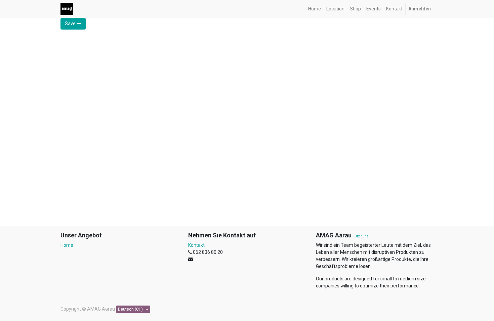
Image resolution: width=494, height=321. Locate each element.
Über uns (362, 236)
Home (66, 245)
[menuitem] (314, 9)
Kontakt (196, 245)
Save (71, 23)
